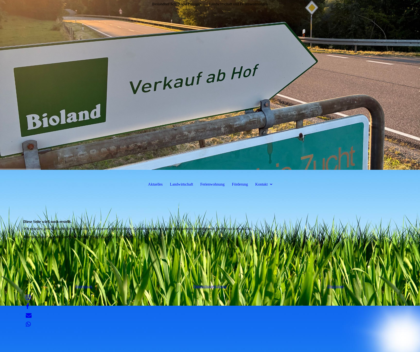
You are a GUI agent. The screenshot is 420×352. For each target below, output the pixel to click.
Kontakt (261, 184)
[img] (210, 85)
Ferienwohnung (212, 184)
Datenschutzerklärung (210, 286)
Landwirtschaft (181, 184)
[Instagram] (28, 297)
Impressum (84, 286)
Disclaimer (335, 286)
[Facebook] (27, 306)
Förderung (240, 184)
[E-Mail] (29, 315)
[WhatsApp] (28, 324)
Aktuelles (155, 184)
